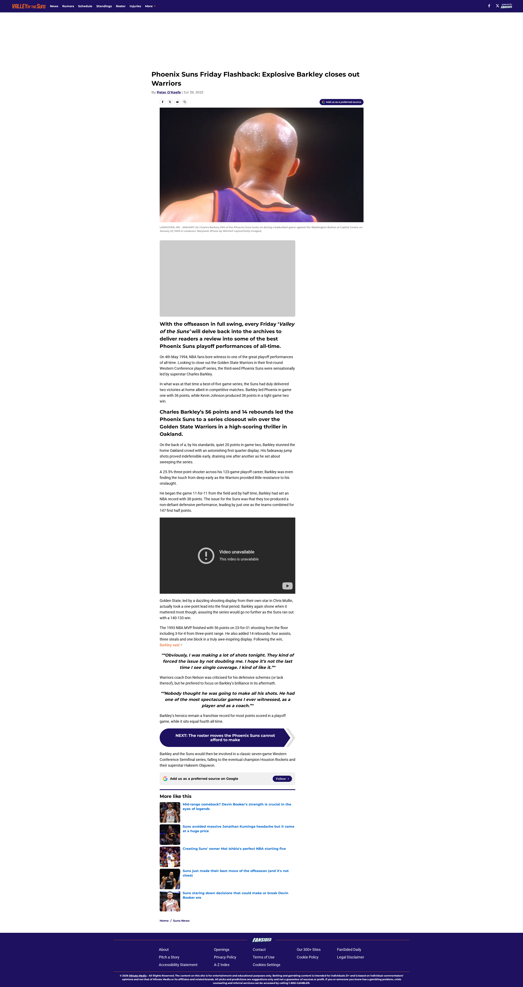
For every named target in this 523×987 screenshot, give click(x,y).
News (54, 6)
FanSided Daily (349, 949)
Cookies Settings (266, 965)
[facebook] (489, 5)
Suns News (181, 921)
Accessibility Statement (178, 965)
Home (164, 921)
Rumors (68, 6)
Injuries (135, 6)
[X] (497, 5)
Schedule (85, 6)
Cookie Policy (308, 957)
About (164, 949)
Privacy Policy (225, 957)
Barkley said (169, 645)
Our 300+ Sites (309, 949)
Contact (259, 949)
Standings (104, 6)
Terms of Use (264, 957)
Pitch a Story (169, 957)
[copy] (185, 102)
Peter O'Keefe (169, 92)
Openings (221, 949)
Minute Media (138, 975)
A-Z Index (222, 965)
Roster (121, 6)
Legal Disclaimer (350, 957)
